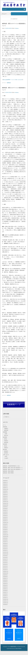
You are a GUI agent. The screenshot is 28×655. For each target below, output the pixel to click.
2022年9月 (5, 538)
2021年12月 (5, 552)
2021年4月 (5, 564)
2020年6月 (5, 580)
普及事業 (5, 444)
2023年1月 (5, 533)
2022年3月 (5, 547)
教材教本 (6, 451)
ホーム (4, 425)
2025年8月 (5, 491)
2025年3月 (5, 496)
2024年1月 (5, 520)
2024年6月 (5, 512)
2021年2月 (5, 567)
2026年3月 (5, 485)
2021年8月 (5, 557)
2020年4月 (5, 583)
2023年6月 (5, 527)
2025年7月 (5, 492)
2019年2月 (5, 595)
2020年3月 (5, 585)
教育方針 (6, 435)
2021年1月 (5, 569)
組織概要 (5, 432)
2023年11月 (5, 522)
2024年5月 (5, 513)
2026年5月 (5, 484)
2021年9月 (5, 555)
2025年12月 (5, 489)
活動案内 (6, 428)
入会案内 (6, 458)
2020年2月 (5, 587)
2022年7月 (5, 541)
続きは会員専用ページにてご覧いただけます (12, 79)
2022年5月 (5, 543)
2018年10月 (5, 602)
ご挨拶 (5, 433)
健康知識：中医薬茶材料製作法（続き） (12, 466)
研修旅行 (6, 440)
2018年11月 (5, 601)
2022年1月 (5, 550)
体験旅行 (6, 447)
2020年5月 (5, 581)
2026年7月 (5, 482)
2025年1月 (5, 499)
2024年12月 (5, 501)
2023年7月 (5, 526)
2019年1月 (5, 597)
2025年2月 (5, 498)
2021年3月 (5, 566)
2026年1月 (5, 487)
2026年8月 (5, 480)
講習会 (5, 439)
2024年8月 (5, 508)
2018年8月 (5, 604)
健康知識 (9, 82)
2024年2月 (5, 519)
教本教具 (5, 449)
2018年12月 (5, 599)
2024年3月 (5, 517)
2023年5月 (5, 529)
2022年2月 (5, 548)
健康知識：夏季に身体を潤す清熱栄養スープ (12, 467)
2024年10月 (5, 505)
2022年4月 (5, 545)
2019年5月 (5, 594)
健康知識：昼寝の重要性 (8, 471)
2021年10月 (5, 554)
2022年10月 (5, 536)
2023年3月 (5, 531)
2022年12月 (5, 534)
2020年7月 (5, 578)
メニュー (5, 9)
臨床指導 (6, 442)
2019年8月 (5, 590)
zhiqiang (16, 28)
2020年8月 (5, 576)
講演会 (5, 446)
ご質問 (5, 456)
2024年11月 (5, 503)
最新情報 (5, 426)
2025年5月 (5, 494)
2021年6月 (5, 560)
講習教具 (6, 452)
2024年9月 (5, 506)
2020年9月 (5, 574)
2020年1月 (5, 588)
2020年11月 (5, 571)
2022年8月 (5, 540)
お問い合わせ (6, 454)
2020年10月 (5, 573)
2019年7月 (5, 592)
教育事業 (5, 437)
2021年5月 (5, 562)
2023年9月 (5, 524)
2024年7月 (5, 510)
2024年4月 (5, 515)
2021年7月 (5, 559)
